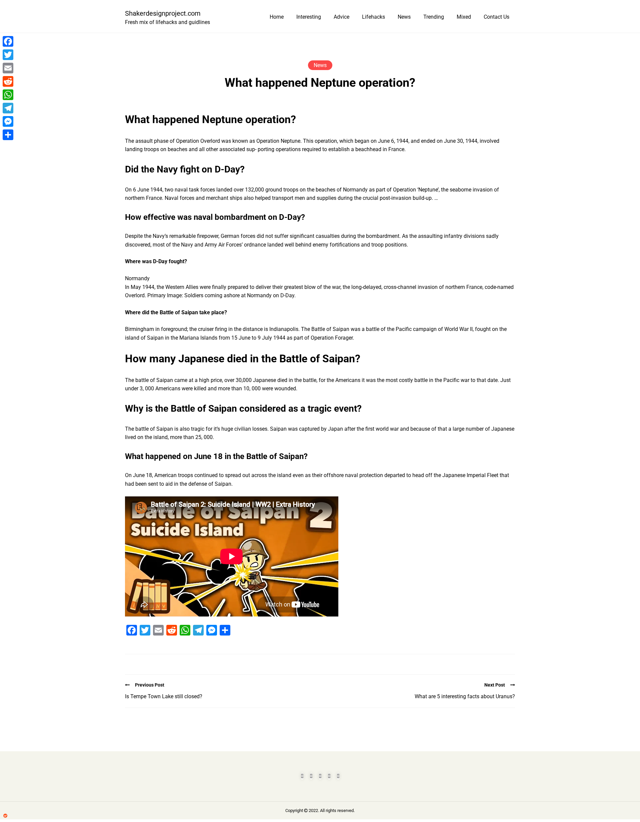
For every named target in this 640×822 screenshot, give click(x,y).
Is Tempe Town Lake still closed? (163, 696)
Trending (433, 17)
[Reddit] (8, 81)
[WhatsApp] (8, 94)
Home (277, 17)
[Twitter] (8, 54)
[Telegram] (8, 108)
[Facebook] (8, 41)
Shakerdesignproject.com (163, 13)
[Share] (8, 134)
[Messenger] (8, 121)
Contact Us (496, 17)
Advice (341, 17)
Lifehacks (373, 17)
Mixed (464, 17)
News (404, 17)
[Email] (8, 68)
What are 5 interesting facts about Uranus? (465, 696)
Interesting (308, 17)
